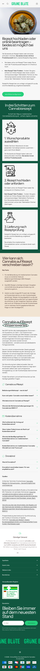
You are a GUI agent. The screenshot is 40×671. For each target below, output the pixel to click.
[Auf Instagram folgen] (20, 652)
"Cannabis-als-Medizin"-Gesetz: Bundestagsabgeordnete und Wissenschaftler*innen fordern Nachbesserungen (19, 522)
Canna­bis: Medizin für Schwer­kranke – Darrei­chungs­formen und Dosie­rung (18, 483)
